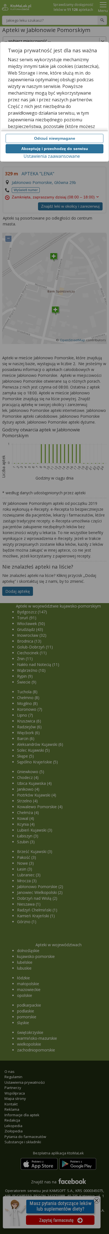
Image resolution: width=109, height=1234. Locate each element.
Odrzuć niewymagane (54, 138)
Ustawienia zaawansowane (51, 156)
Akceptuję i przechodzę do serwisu (54, 148)
